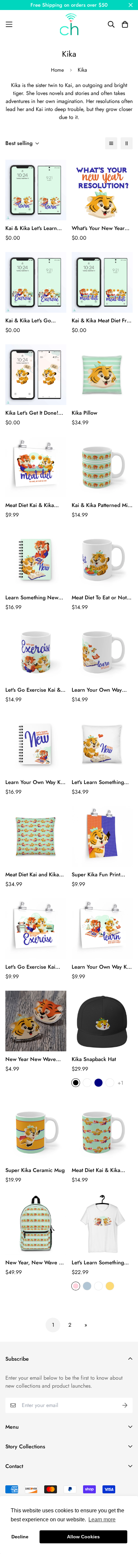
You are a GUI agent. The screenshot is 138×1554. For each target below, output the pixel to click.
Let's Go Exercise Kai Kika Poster (30, 967)
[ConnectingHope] (69, 24)
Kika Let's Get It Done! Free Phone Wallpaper (31, 413)
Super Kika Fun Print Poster (96, 875)
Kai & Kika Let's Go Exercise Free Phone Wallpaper (29, 321)
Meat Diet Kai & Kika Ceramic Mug (96, 1170)
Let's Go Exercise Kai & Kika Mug (33, 690)
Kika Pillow (84, 413)
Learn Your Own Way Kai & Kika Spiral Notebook (35, 782)
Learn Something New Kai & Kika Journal (31, 598)
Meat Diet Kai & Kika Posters (29, 505)
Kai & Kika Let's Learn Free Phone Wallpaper (31, 228)
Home (57, 70)
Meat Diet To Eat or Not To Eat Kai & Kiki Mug (99, 598)
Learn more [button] (102, 1519)
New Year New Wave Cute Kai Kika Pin (30, 1059)
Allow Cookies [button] (83, 1536)
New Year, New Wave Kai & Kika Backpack (35, 1263)
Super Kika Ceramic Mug (35, 1170)
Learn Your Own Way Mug (97, 690)
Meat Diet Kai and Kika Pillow (32, 875)
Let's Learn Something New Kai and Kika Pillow (100, 782)
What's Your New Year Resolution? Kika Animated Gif (98, 228)
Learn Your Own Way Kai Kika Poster (101, 967)
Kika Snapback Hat (94, 1059)
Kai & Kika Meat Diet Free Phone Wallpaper (102, 321)
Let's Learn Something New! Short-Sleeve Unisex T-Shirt (98, 1263)
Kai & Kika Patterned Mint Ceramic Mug (102, 505)
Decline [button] (19, 1536)
